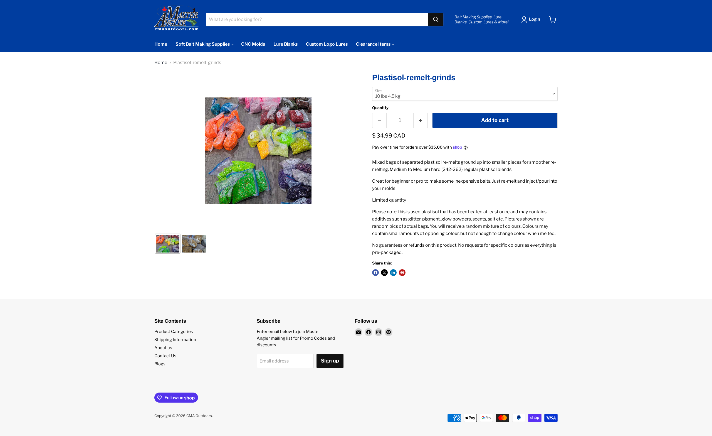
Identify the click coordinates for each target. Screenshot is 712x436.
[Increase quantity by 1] (421, 120)
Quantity (380, 108)
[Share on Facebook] (375, 272)
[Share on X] (384, 272)
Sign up (330, 361)
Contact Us (165, 355)
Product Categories (173, 331)
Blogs (159, 363)
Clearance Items (373, 44)
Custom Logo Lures (327, 44)
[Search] (435, 19)
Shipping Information (175, 339)
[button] (167, 243)
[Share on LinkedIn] (393, 272)
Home (160, 44)
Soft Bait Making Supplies (203, 44)
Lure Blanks (285, 44)
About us (163, 347)
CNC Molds (253, 44)
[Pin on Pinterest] (402, 272)
